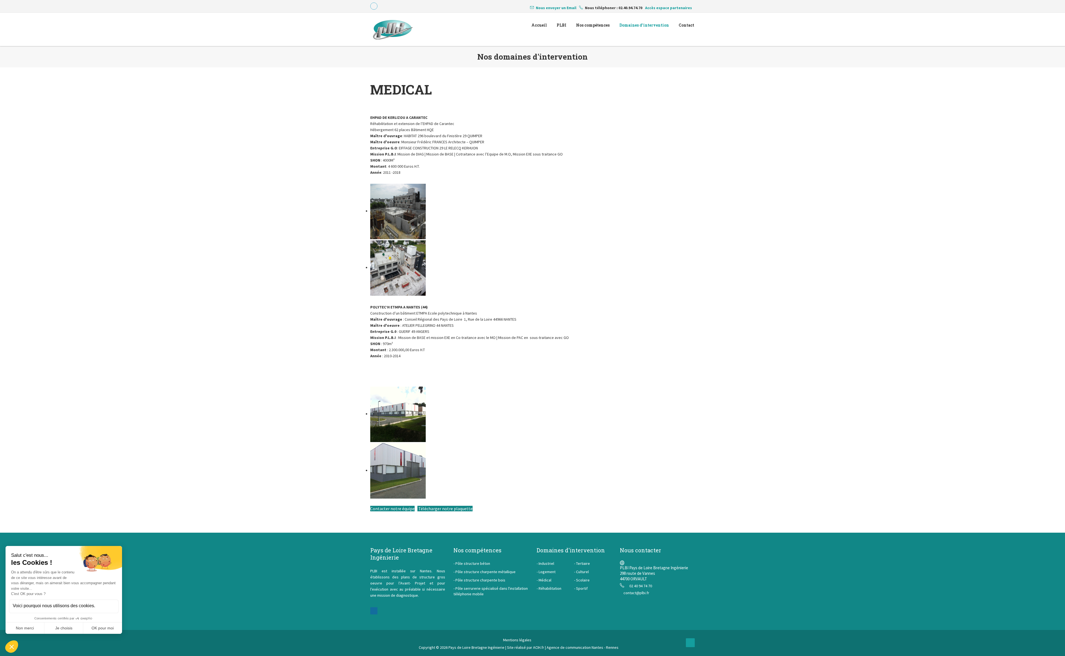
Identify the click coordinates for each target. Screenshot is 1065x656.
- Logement (546, 571)
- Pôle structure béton (471, 563)
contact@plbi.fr (636, 592)
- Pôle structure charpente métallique (484, 571)
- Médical (544, 580)
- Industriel (545, 563)
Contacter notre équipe (392, 508)
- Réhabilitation (549, 588)
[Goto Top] (690, 642)
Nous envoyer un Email (556, 7)
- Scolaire (582, 580)
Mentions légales (517, 640)
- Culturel (581, 571)
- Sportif (581, 588)
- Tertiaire (582, 563)
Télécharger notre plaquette (445, 508)
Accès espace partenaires (668, 7)
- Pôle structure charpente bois (479, 580)
